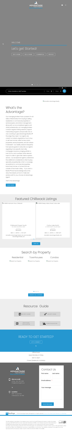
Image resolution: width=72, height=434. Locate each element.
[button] (3, 44)
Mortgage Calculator (26, 323)
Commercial (40, 54)
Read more (10, 185)
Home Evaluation (51, 323)
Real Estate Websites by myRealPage (58, 413)
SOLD (65, 87)
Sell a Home (28, 54)
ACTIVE (60, 87)
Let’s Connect (36, 342)
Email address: (46, 380)
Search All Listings (36, 295)
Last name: (55, 373)
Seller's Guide (52, 314)
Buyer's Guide (26, 314)
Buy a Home (16, 54)
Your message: (46, 387)
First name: (45, 373)
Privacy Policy (47, 413)
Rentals (51, 54)
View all (36, 243)
